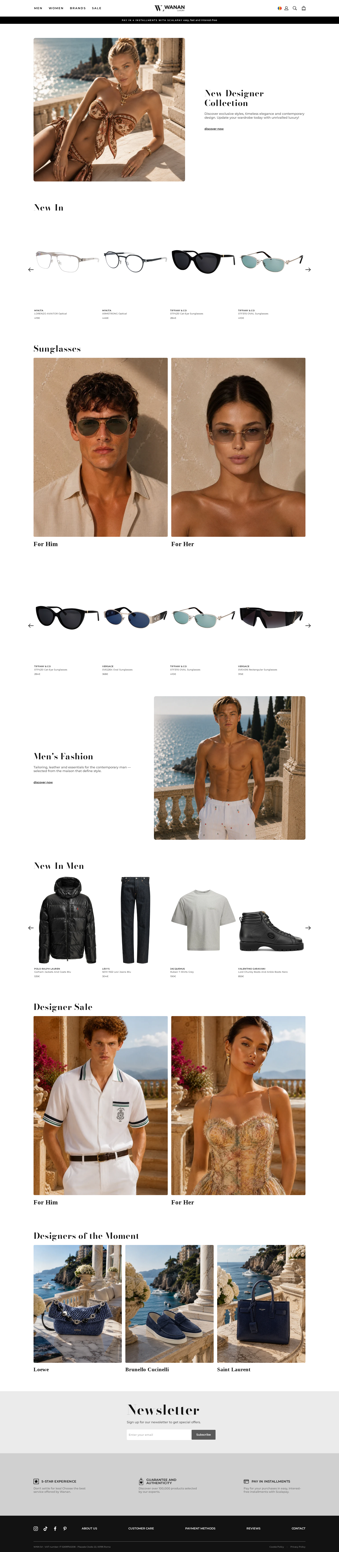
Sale (97, 8)
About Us (89, 1528)
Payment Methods (200, 1528)
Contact (298, 1528)
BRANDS (78, 8)
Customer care (141, 1528)
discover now (214, 128)
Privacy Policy (297, 1546)
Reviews (253, 1528)
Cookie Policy (276, 1546)
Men (38, 8)
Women (56, 8)
